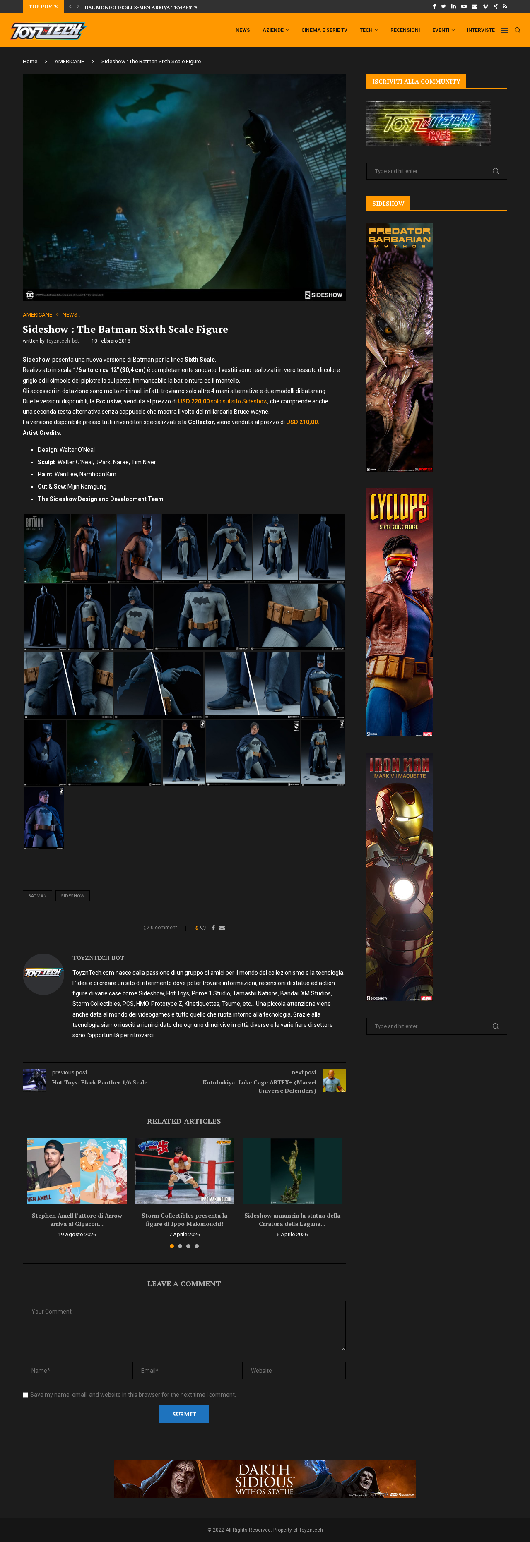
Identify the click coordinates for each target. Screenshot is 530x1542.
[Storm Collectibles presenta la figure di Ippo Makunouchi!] (184, 1171)
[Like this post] (203, 928)
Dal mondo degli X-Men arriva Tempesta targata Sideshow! (169, 7)
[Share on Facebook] (213, 928)
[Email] (474, 6)
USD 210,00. (302, 422)
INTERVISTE (481, 30)
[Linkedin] (453, 6)
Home (30, 61)
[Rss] (505, 6)
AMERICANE (69, 61)
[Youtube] (464, 6)
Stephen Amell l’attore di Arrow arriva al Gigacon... (77, 1219)
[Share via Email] (222, 928)
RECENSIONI (405, 30)
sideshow (72, 896)
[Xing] (496, 6)
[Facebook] (434, 6)
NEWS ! (71, 315)
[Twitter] (443, 6)
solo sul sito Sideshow (222, 401)
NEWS (243, 30)
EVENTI (440, 30)
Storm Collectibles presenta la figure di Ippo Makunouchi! (184, 1219)
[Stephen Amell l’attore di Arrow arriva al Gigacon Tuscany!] (77, 1171)
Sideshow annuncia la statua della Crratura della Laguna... (292, 1219)
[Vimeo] (485, 6)
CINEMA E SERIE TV (324, 30)
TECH (366, 30)
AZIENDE (273, 30)
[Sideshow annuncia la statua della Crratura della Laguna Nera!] (292, 1171)
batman (37, 896)
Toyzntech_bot (62, 341)
